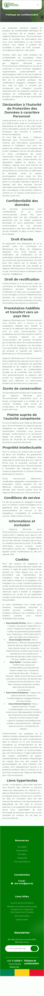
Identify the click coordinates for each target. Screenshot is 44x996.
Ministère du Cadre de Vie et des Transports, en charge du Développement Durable (22, 909)
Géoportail (22, 858)
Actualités (22, 847)
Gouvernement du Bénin (22, 903)
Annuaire (22, 854)
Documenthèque (22, 861)
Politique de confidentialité (31, 962)
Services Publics (22, 916)
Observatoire (22, 850)
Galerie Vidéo (22, 919)
